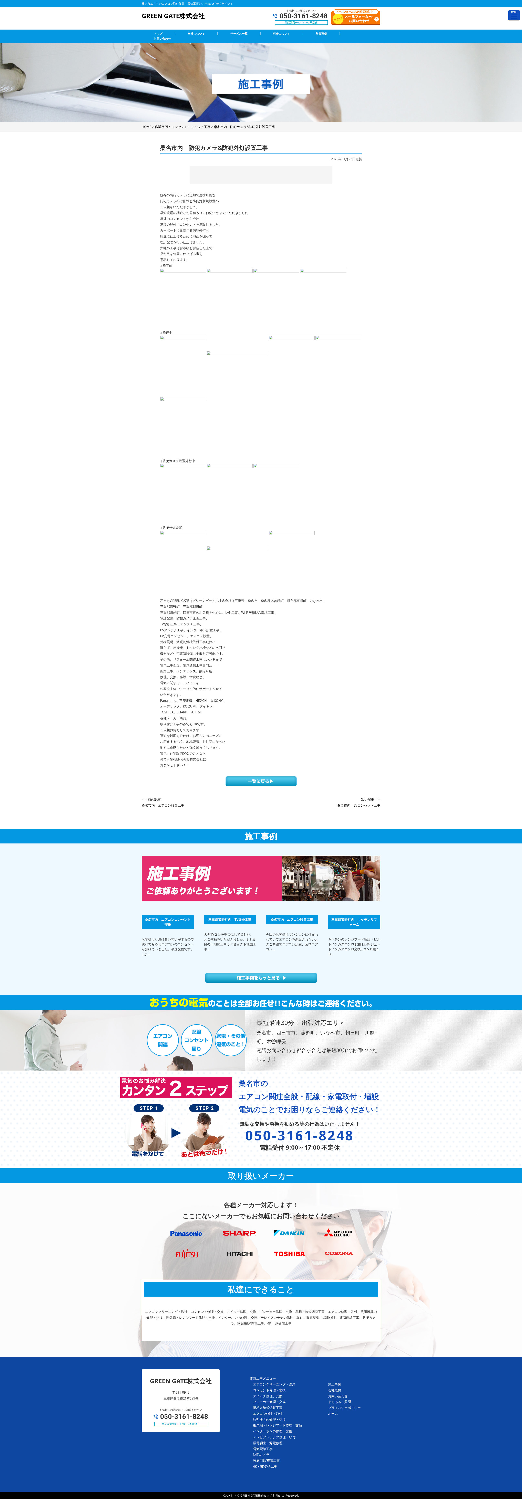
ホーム (333, 1413)
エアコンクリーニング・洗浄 (274, 1384)
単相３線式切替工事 (267, 1407)
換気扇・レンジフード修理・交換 (277, 1425)
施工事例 (334, 1384)
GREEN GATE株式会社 (254, 1495)
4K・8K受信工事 (265, 1466)
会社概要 (334, 1390)
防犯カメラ (261, 1454)
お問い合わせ (338, 1396)
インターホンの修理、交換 (272, 1431)
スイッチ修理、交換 (267, 1396)
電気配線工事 (263, 1449)
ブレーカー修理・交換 (269, 1402)
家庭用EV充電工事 (266, 1460)
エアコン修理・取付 (267, 1413)
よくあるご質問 (339, 1402)
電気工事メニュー (263, 1378)
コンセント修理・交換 (269, 1390)
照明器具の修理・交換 (269, 1419)
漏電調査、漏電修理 (267, 1443)
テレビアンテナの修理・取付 (274, 1437)
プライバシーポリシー (344, 1407)
